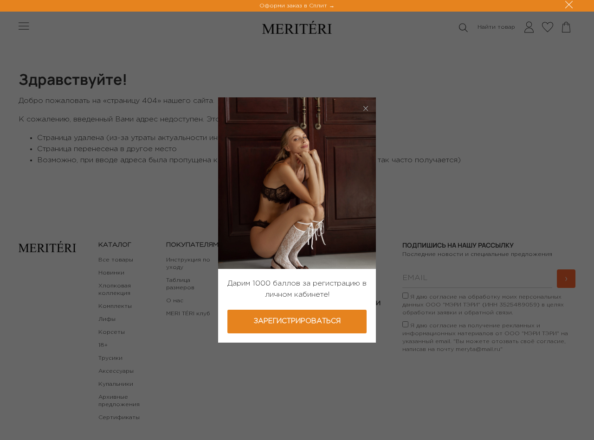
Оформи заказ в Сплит (294, 5)
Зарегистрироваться (297, 321)
